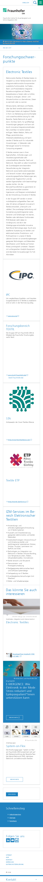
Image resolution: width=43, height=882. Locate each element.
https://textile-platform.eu (17, 502)
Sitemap (9, 855)
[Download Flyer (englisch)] (21, 607)
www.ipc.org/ (12, 316)
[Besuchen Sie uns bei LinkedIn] (8, 840)
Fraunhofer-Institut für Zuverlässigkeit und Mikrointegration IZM (17, 19)
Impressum (10, 862)
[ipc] (21, 275)
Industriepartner (15, 814)
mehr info (13, 717)
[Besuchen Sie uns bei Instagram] (17, 840)
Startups (12, 818)
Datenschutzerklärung (15, 864)
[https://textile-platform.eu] (21, 461)
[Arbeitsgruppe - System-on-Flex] (21, 669)
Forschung (12, 821)
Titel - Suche (35, 2)
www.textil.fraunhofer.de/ (17, 375)
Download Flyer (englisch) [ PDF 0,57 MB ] (24, 655)
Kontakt (9, 860)
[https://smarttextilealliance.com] (21, 399)
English (26, 3)
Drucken (12, 794)
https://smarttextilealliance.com (19, 440)
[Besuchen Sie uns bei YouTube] (12, 840)
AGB (7, 857)
